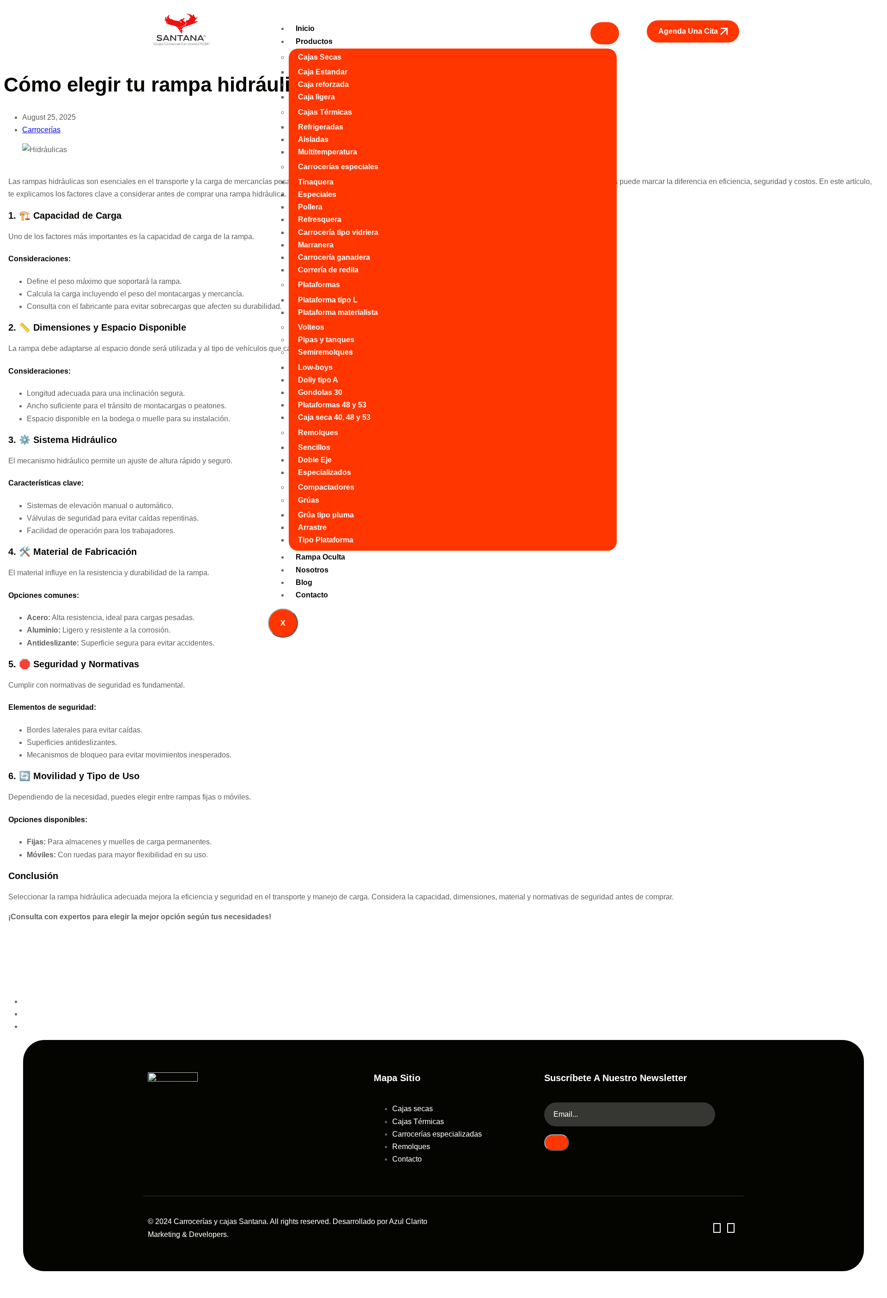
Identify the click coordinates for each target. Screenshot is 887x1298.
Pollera (310, 207)
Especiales (317, 194)
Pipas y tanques (326, 340)
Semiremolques (325, 352)
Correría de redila (328, 270)
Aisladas (313, 139)
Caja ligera (316, 97)
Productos (314, 41)
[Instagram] (731, 1228)
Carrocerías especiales (338, 167)
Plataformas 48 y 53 (332, 405)
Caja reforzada (323, 84)
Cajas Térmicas (325, 112)
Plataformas (319, 285)
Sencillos (314, 447)
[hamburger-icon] (604, 33)
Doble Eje (315, 460)
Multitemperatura (327, 152)
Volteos (311, 327)
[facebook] (717, 1228)
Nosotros (312, 570)
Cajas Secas (319, 57)
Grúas (308, 500)
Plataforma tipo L (328, 300)
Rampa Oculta (320, 557)
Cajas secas (412, 1109)
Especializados (324, 472)
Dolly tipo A (318, 380)
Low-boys (315, 367)
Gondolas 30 (320, 392)
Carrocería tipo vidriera (338, 232)
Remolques (318, 433)
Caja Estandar (322, 72)
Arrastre (312, 527)
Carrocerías (41, 130)
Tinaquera (316, 182)
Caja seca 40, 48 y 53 (334, 417)
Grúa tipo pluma (326, 515)
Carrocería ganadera (334, 257)
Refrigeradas (320, 127)
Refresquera (319, 219)
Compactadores (326, 487)
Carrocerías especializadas (437, 1134)
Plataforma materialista (338, 312)
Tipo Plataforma (325, 540)
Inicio (305, 28)
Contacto (312, 595)
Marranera (316, 245)
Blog (304, 582)
